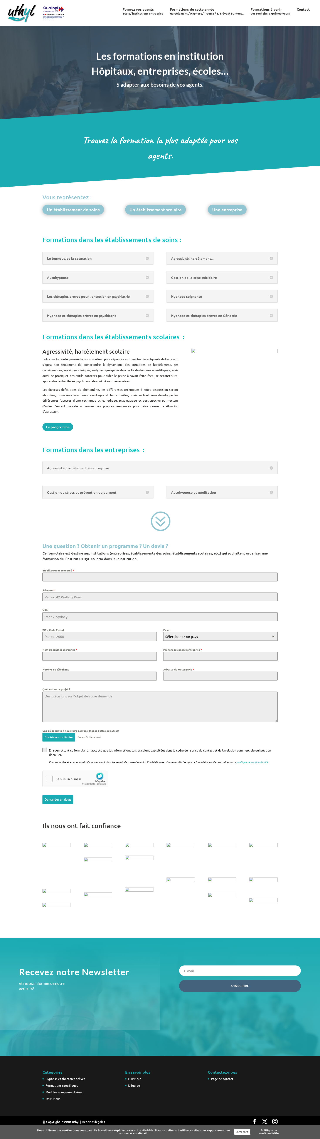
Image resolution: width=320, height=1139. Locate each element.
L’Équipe (134, 1085)
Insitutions (52, 1099)
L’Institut (134, 1078)
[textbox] (216, 636)
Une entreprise (227, 209)
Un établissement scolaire (156, 209)
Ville (45, 610)
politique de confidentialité (252, 762)
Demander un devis (58, 799)
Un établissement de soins (73, 209)
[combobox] (220, 636)
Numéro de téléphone (55, 669)
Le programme (58, 426)
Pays (166, 630)
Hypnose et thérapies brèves (65, 1078)
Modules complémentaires (63, 1092)
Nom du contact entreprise (59, 649)
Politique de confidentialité (269, 1131)
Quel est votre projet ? (56, 689)
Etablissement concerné (58, 570)
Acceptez (242, 1132)
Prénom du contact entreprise (182, 649)
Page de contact (222, 1078)
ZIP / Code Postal (53, 630)
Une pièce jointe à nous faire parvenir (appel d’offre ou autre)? (80, 730)
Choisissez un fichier (59, 737)
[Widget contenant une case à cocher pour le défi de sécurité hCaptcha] (75, 779)
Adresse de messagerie (178, 669)
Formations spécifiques (61, 1085)
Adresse (48, 590)
